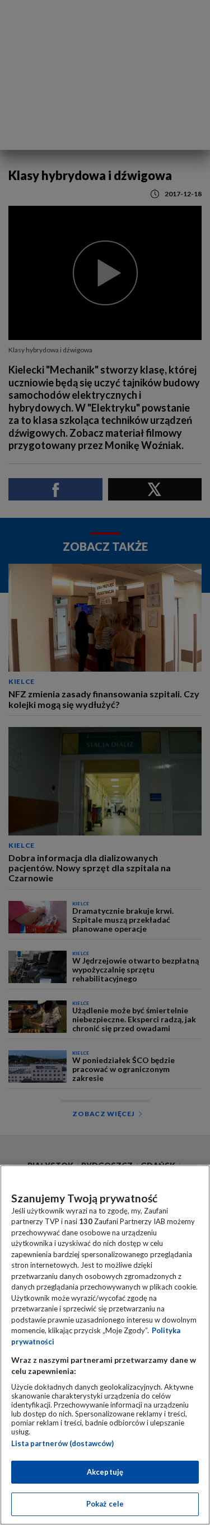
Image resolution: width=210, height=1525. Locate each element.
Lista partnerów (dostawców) (62, 1443)
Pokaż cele (105, 1503)
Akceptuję (105, 1471)
